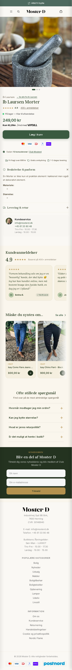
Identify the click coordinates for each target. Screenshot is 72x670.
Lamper (36, 593)
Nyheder (36, 567)
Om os (36, 616)
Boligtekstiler (36, 584)
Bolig (36, 563)
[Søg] (18, 11)
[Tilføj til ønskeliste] (30, 326)
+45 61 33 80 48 (23, 226)
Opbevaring (36, 589)
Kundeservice (36, 620)
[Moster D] (36, 509)
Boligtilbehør (36, 580)
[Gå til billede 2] (37, 89)
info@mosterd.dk (24, 223)
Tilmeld (36, 491)
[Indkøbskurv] (61, 11)
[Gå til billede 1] (33, 89)
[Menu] (11, 11)
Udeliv (36, 598)
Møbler (36, 576)
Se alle (59, 315)
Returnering (36, 625)
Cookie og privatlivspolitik (36, 633)
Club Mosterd (35, 152)
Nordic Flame (36, 638)
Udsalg (36, 571)
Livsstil (36, 602)
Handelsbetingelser (36, 629)
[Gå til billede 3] (39, 89)
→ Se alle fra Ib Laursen (27, 97)
